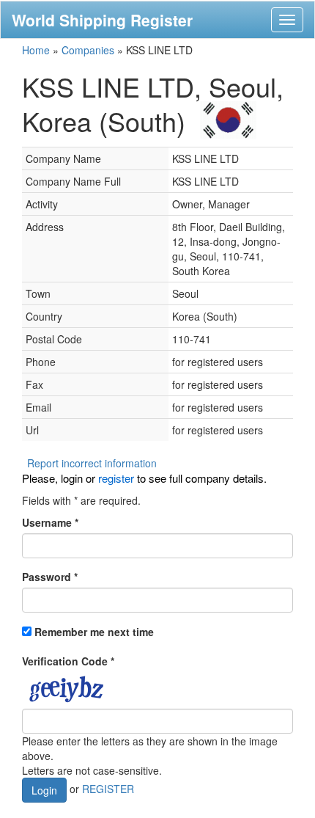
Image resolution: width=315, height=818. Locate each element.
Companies (88, 50)
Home (36, 50)
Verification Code (68, 661)
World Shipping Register (102, 20)
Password (50, 576)
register (116, 478)
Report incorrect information (92, 463)
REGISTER (108, 788)
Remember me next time (94, 631)
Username (50, 522)
